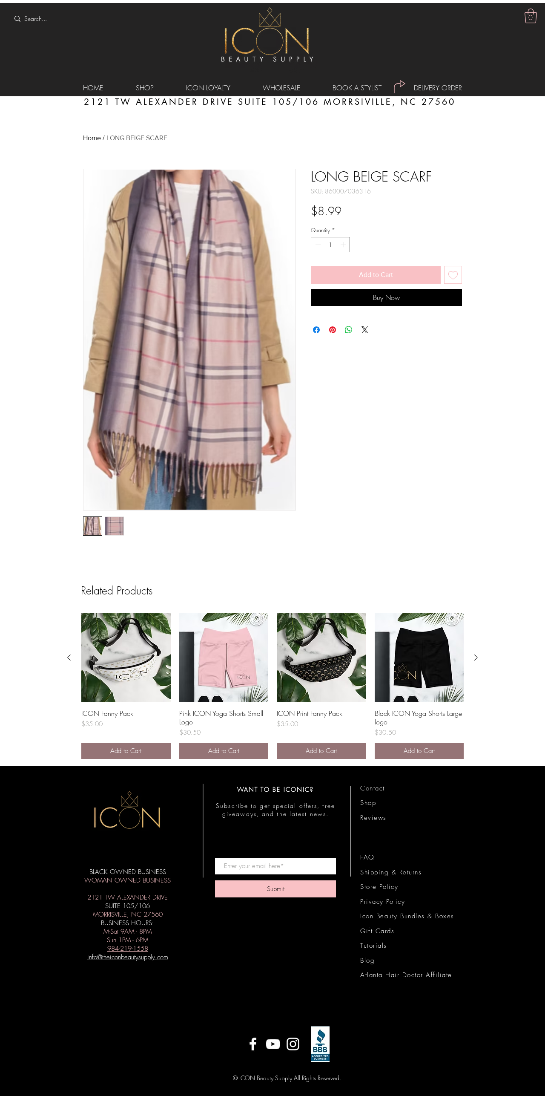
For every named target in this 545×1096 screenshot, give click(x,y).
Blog (367, 960)
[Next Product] (476, 657)
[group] (272, 686)
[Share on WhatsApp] (349, 330)
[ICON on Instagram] (292, 1044)
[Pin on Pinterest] (332, 330)
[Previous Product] (69, 657)
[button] (531, 16)
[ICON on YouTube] (272, 1044)
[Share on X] (365, 330)
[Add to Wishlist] (453, 275)
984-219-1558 (127, 948)
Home (92, 137)
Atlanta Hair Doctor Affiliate (406, 975)
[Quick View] (126, 658)
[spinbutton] (330, 244)
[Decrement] (317, 244)
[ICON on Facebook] (252, 1044)
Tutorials (373, 945)
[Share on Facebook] (316, 330)
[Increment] (344, 244)
